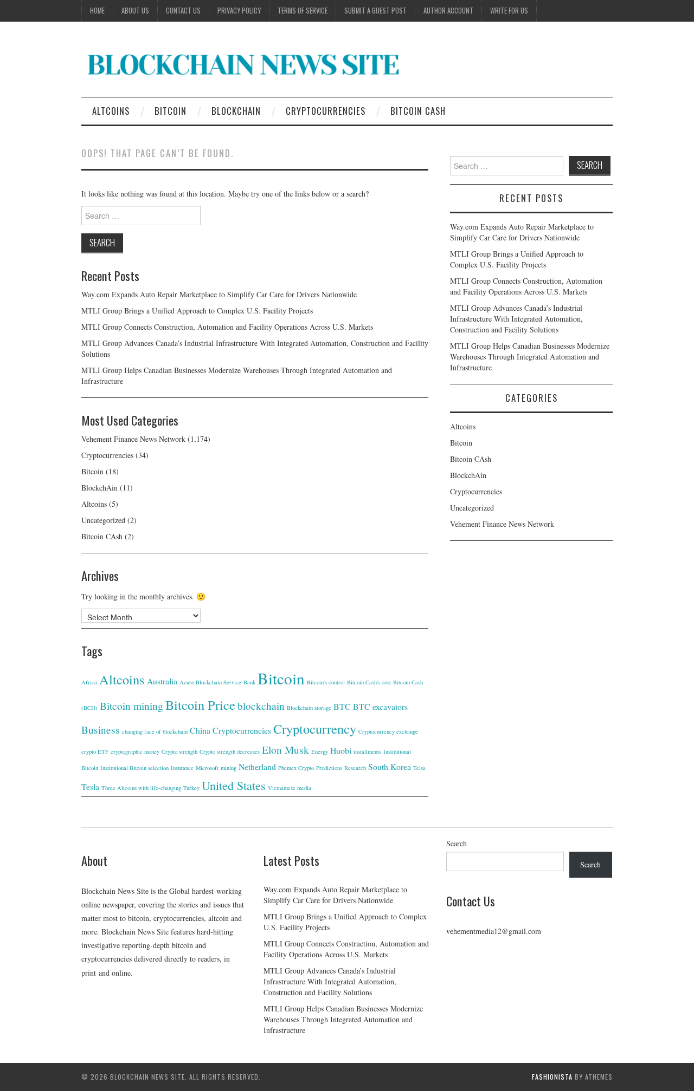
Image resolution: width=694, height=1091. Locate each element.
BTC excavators (380, 706)
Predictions (329, 768)
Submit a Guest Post (375, 10)
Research (355, 768)
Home (97, 10)
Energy (319, 751)
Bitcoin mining (131, 706)
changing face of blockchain (155, 731)
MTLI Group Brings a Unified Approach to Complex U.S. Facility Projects (197, 310)
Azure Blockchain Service (210, 682)
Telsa (419, 768)
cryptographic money (135, 751)
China (200, 730)
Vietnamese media (289, 788)
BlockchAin (236, 110)
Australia (162, 681)
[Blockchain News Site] (244, 63)
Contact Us (183, 10)
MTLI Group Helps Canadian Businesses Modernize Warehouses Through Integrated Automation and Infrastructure (529, 357)
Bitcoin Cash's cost (369, 682)
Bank (249, 682)
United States (234, 785)
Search (456, 843)
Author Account (448, 10)
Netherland (257, 766)
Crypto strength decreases (230, 751)
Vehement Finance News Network (133, 439)
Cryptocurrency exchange (388, 731)
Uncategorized (103, 520)
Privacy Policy (239, 10)
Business (100, 729)
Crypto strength (179, 751)
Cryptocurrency (314, 728)
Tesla (90, 786)
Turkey (191, 788)
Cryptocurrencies (325, 110)
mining (228, 768)
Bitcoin (171, 110)
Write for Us (509, 10)
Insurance (182, 768)
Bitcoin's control (326, 682)
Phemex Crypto (296, 768)
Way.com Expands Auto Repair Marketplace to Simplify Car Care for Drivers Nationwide (219, 294)
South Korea (389, 766)
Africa (89, 682)
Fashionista (552, 1077)
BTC (342, 706)
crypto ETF (94, 751)
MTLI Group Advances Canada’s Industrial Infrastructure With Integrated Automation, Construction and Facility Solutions (516, 319)
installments (367, 751)
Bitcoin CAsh (418, 110)
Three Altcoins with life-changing (141, 788)
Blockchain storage (309, 707)
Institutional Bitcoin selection (134, 768)
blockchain (261, 706)
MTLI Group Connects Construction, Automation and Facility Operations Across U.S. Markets (227, 327)
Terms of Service (302, 10)
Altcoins (111, 110)
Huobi (340, 750)
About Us (135, 10)
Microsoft (207, 768)
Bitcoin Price (200, 705)
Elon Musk (285, 749)
